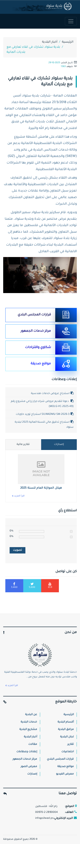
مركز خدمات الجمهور (36, 331)
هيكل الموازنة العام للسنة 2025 (41, 488)
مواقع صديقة (41, 364)
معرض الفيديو (65, 774)
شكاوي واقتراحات (38, 347)
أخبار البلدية (49, 42)
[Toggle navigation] (71, 21)
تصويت (17, 550)
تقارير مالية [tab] (23, 444)
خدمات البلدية (29, 722)
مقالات (32, 744)
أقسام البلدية (66, 722)
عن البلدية (31, 714)
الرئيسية (67, 42)
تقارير (70, 744)
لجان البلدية (67, 736)
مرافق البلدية (66, 729)
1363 (63, 66)
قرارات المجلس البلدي (34, 315)
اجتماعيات (67, 751)
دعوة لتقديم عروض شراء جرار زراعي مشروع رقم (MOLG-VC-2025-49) (42, 404)
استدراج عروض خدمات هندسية (50, 393)
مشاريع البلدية (28, 729)
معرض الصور (29, 766)
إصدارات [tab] (59, 444)
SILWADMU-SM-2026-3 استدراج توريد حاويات (43, 414)
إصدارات (32, 774)
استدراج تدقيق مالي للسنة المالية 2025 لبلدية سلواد (44, 425)
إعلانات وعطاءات (26, 751)
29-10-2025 (54, 62)
